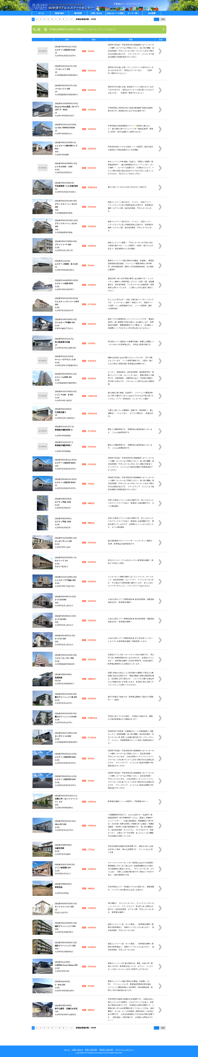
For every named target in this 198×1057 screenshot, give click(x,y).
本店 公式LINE (91, 1050)
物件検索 (78, 13)
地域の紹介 (59, 13)
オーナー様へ (133, 13)
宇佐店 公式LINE (106, 1050)
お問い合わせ (96, 13)
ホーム (41, 13)
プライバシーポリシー (124, 1050)
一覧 (156, 19)
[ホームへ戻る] (63, 10)
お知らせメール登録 (114, 13)
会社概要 (152, 13)
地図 (163, 19)
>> (72, 19)
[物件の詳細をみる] (43, 54)
